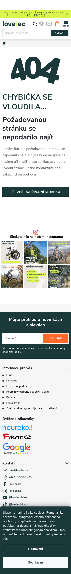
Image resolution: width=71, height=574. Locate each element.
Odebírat (56, 338)
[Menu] (66, 23)
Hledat (59, 33)
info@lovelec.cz (18, 470)
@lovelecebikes (18, 497)
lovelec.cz (15, 484)
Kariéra (10, 397)
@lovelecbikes (18, 504)
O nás (10, 375)
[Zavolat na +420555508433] (41, 24)
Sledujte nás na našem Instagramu (36, 237)
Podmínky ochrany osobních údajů (27, 392)
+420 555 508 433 (20, 477)
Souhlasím (35, 562)
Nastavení (35, 549)
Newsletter (13, 403)
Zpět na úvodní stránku (38, 192)
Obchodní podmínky (18, 386)
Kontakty (11, 380)
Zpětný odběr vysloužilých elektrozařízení (31, 408)
